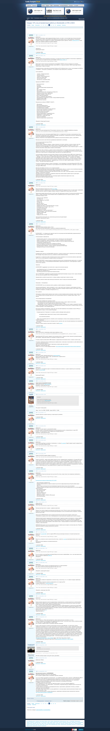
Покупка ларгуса (32, 722)
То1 (69, 721)
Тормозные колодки (29, 723)
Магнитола (45, 721)
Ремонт (59, 724)
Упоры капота (62, 723)
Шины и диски (37, 724)
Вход (83, 1)
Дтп (41, 722)
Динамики (51, 722)
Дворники (54, 722)
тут (46, 609)
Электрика (28, 722)
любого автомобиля (47, 384)
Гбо (73, 723)
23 (53, 25)
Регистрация (77, 1)
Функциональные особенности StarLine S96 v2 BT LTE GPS (46, 480)
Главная (28, 18)
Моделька (78, 724)
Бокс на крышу (69, 722)
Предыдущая (37, 25)
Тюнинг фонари (74, 722)
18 (43, 25)
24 (55, 25)
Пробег (49, 721)
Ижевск (48, 722)
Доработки (51, 721)
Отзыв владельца (35, 725)
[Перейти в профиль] (31, 43)
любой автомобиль (56, 355)
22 (51, 25)
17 (41, 25)
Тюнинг (57, 722)
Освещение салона (37, 722)
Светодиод (28, 724)
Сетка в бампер (72, 721)
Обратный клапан (80, 722)
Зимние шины (34, 723)
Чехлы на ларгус (44, 722)
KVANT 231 (50, 555)
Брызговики (66, 723)
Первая (33, 25)
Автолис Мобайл (42, 369)
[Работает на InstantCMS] (80, 730)
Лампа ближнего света (54, 724)
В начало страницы (30, 698)
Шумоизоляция (64, 722)
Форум (32, 18)
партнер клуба (43, 53)
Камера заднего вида (63, 721)
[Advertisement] (54, 31)
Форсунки (81, 724)
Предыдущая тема (40, 700)
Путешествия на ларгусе (31, 721)
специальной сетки (75, 40)
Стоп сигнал (60, 722)
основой (64, 539)
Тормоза (45, 723)
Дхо (27, 721)
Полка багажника (43, 725)
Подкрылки (39, 725)
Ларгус (40, 723)
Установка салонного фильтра (51, 723)
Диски (67, 721)
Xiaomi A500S (54, 188)
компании (60, 323)
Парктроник (73, 724)
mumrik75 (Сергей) (31, 644)
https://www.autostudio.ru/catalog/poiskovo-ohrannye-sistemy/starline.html (68, 346)
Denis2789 (31, 394)
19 (45, 25)
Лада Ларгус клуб (29, 729)
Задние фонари (58, 723)
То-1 (76, 724)
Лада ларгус (47, 724)
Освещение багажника (78, 723)
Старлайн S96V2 (44, 533)
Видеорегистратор (77, 721)
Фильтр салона (71, 723)
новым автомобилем (49, 583)
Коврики (42, 723)
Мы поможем (63, 443)
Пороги (44, 724)
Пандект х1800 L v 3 (63, 59)
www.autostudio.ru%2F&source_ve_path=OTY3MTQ (44, 637)
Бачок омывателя (69, 724)
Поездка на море (32, 724)
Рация (38, 723)
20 (47, 25)
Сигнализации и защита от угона (40, 18)
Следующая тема (48, 700)
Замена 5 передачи (29, 725)
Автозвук (41, 724)
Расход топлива (42, 721)
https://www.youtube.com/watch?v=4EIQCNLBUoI (44, 692)
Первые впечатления (57, 721)
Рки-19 (50, 724)
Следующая (59, 25)
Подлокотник (37, 721)
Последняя (64, 25)
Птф (77, 722)
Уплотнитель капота (63, 724)
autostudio (31, 34)
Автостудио (38, 53)
